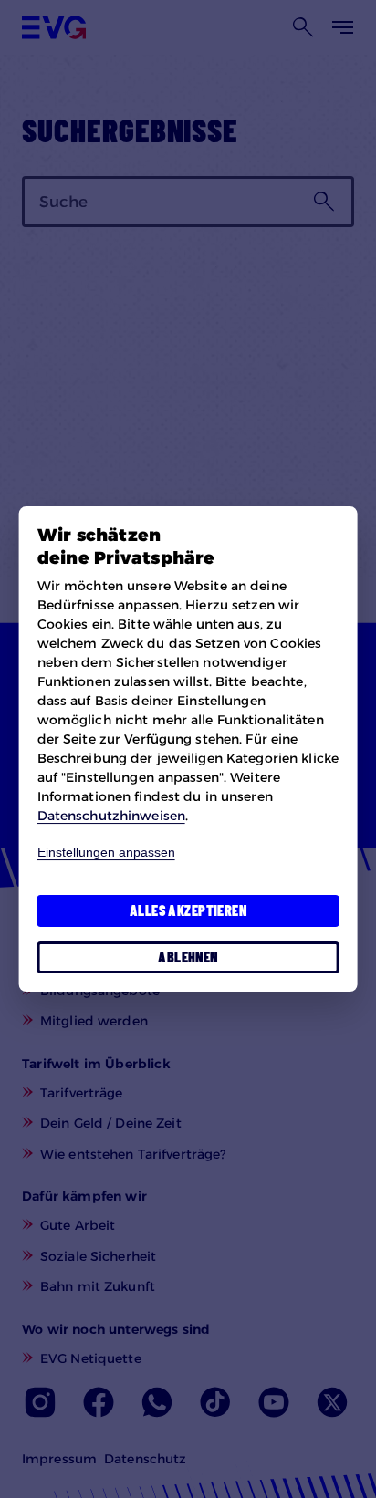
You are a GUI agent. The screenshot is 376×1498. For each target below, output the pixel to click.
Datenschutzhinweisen (111, 815)
